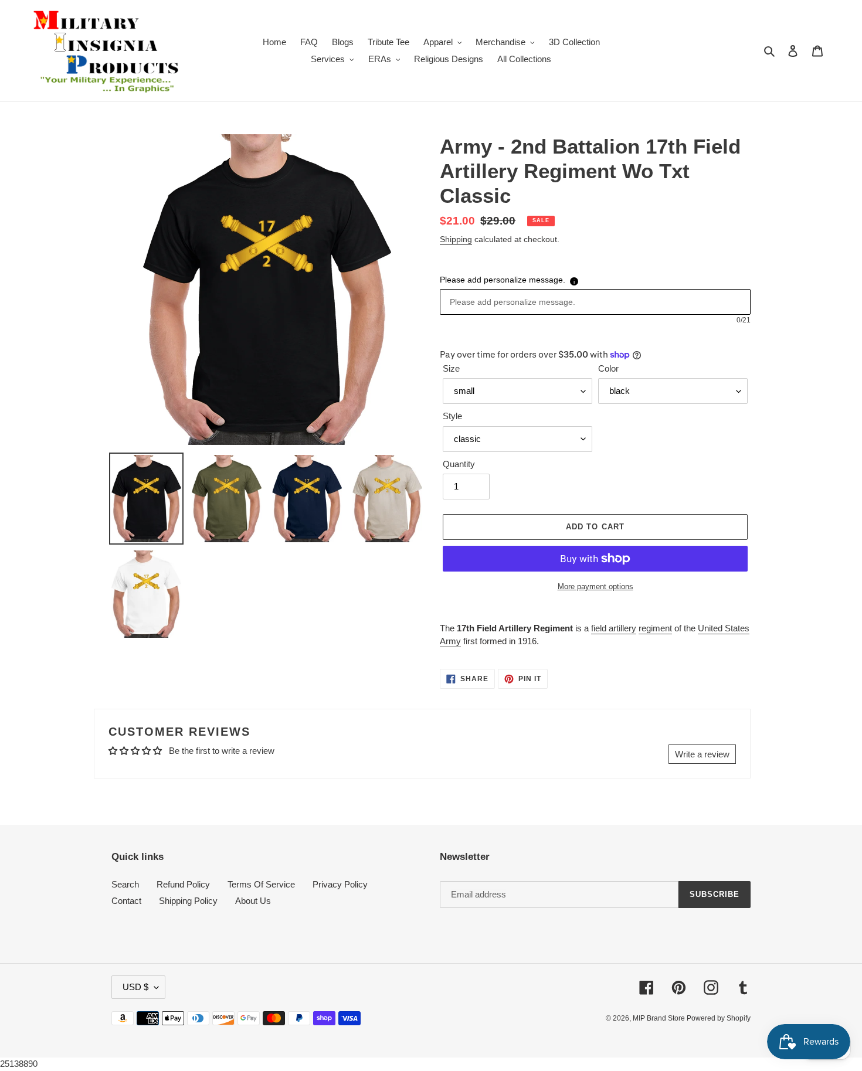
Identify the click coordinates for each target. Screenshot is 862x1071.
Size (451, 368)
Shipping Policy (188, 901)
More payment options (595, 586)
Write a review (702, 754)
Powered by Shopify (719, 1018)
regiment (655, 628)
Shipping (456, 239)
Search (125, 884)
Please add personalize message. (502, 279)
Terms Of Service (261, 884)
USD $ (135, 987)
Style (452, 416)
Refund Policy (183, 884)
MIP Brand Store (660, 1018)
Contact (126, 901)
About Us (253, 901)
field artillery (613, 628)
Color (608, 368)
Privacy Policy (340, 884)
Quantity (459, 464)
